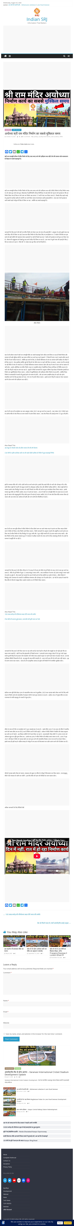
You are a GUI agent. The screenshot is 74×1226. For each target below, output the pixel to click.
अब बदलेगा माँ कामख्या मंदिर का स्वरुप (14, 950)
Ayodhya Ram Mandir (44, 136)
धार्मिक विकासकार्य (16, 130)
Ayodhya (8, 130)
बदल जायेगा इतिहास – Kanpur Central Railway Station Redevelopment (37, 1109)
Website (6, 1023)
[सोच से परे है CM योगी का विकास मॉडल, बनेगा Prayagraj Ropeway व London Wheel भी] (60, 936)
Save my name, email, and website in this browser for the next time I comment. (34, 1034)
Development (9, 1068)
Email (5, 1012)
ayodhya (35, 136)
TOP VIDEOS (7, 1203)
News (5, 1197)
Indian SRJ (37, 19)
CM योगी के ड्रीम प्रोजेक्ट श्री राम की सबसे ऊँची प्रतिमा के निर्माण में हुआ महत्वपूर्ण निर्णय (29, 453)
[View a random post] (68, 56)
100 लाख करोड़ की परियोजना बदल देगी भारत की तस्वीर (21, 914)
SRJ (20, 136)
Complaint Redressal (9, 1158)
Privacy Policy (7, 1167)
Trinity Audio (23, 144)
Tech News (6, 1200)
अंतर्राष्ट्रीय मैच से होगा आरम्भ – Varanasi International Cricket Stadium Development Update (37, 1073)
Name (6, 1001)
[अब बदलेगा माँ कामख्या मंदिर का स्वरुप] (14, 936)
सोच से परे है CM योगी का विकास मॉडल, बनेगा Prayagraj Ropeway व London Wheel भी (58, 952)
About (5, 1154)
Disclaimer (6, 1164)
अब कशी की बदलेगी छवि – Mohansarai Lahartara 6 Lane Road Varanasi (28, 5)
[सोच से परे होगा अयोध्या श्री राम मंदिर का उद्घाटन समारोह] (37, 936)
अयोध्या (61, 136)
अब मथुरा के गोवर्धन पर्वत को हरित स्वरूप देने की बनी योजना (21, 448)
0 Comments (26, 136)
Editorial (5, 1194)
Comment (7, 973)
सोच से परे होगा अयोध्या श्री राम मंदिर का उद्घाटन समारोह (37, 950)
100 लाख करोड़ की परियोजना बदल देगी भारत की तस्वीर (20, 614)
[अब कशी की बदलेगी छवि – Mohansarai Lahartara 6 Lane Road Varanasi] (9, 1088)
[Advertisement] (37, 39)
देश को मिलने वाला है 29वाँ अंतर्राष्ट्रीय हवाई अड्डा (54, 923)
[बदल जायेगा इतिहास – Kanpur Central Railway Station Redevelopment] (9, 1109)
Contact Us (6, 1161)
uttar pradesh (55, 136)
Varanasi (17, 1068)
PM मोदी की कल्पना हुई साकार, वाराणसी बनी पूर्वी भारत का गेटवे (22, 619)
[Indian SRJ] (5, 56)
